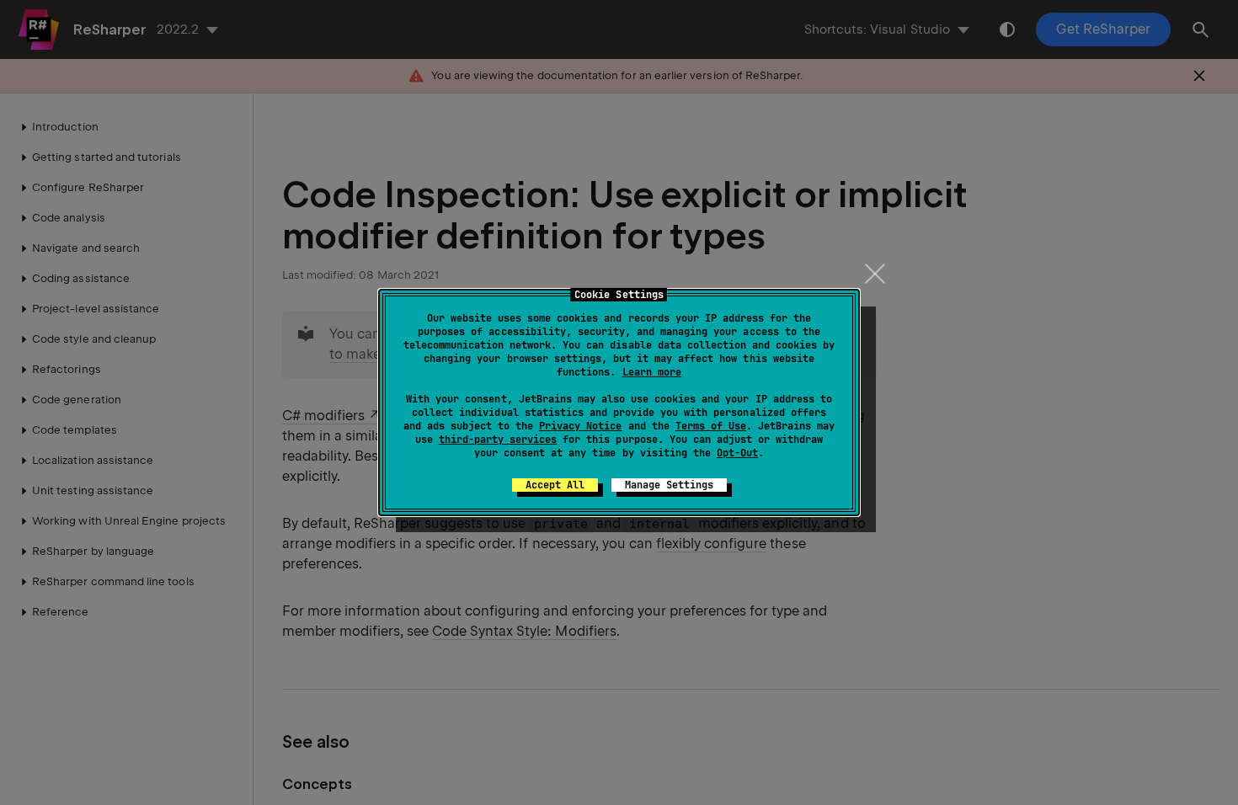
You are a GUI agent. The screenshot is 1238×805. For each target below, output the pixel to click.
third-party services (498, 439)
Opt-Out (737, 453)
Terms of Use (710, 426)
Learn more (651, 372)
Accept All (555, 485)
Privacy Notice (580, 426)
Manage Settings (669, 485)
